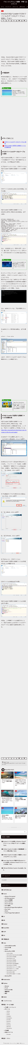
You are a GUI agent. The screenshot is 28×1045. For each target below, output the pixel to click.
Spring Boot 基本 (11, 972)
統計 (6, 993)
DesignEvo (9, 1018)
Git (4, 935)
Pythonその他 (8, 989)
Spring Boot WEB (10, 951)
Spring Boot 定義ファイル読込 (13, 973)
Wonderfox (9, 1028)
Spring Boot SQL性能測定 (13, 963)
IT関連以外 (6, 939)
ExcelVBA (6, 927)
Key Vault (7, 909)
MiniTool (9, 1026)
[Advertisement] (14, 40)
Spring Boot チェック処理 (13, 968)
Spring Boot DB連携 (11, 960)
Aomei (8, 1014)
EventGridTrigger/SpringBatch (13, 907)
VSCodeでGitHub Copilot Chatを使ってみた (14, 869)
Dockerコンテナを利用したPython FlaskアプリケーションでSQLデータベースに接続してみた (14, 843)
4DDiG (8, 1011)
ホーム (2, 6)
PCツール (7, 1009)
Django (7, 986)
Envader (9, 1034)
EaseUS (9, 1021)
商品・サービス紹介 (8, 1004)
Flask (6, 987)
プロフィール (15, 6)
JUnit (6, 949)
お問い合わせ (22, 6)
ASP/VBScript (7, 890)
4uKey (8, 1013)
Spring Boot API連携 (11, 956)
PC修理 (7, 1030)
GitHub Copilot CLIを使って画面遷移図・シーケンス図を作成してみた (15, 850)
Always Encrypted (10, 896)
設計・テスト (6, 1038)
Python (5, 983)
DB (8, 762)
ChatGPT (9, 1016)
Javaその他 (8, 947)
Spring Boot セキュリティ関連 (13, 967)
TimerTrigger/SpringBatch (12, 912)
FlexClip (9, 1024)
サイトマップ (8, 6)
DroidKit (9, 1019)
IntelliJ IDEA (10, 953)
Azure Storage (9, 903)
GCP (4, 931)
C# (4, 916)
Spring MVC (8, 975)
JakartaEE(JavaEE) (10, 945)
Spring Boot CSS (11, 958)
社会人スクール (9, 1032)
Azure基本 (7, 905)
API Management (10, 898)
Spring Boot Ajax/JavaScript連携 (14, 955)
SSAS (5, 997)
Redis (6, 911)
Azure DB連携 (8, 900)
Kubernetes (6, 979)
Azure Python (9, 901)
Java (4, 943)
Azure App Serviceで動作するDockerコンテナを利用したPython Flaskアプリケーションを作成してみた (15, 862)
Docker (5, 924)
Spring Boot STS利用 (12, 965)
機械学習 (7, 991)
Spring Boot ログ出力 (12, 970)
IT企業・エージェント (10, 1007)
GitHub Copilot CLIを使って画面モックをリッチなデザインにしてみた (15, 855)
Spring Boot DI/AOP (11, 961)
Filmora (8, 1023)
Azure (5, 893)
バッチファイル (7, 1000)
